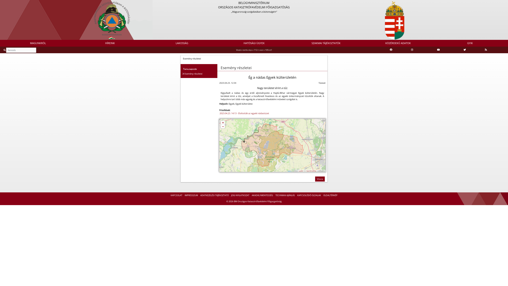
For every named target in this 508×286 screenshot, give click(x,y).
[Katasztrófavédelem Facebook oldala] (391, 49)
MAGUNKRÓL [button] (38, 43)
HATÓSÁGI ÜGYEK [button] (254, 43)
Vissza (320, 179)
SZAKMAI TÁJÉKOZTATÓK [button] (326, 43)
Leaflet (301, 171)
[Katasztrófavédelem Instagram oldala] (412, 49)
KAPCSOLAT (176, 195)
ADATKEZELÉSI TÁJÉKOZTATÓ (214, 195)
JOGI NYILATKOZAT (240, 195)
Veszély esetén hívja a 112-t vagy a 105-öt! (254, 50)
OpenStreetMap (311, 171)
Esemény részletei (236, 67)
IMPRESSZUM (191, 195)
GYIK (470, 43)
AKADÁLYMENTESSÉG (262, 195)
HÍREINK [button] (110, 43)
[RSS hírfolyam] (486, 49)
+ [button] (223, 122)
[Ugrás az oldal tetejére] (219, 68)
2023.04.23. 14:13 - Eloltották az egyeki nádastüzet (244, 113)
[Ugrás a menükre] (2, 2)
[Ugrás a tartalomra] (5, 2)
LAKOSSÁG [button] (182, 43)
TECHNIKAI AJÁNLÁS (285, 195)
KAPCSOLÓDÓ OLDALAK (309, 195)
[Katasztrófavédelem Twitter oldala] (464, 49)
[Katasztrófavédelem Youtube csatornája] (438, 49)
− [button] (223, 126)
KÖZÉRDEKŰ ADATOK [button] (398, 43)
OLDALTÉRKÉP (330, 195)
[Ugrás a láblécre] (7, 2)
